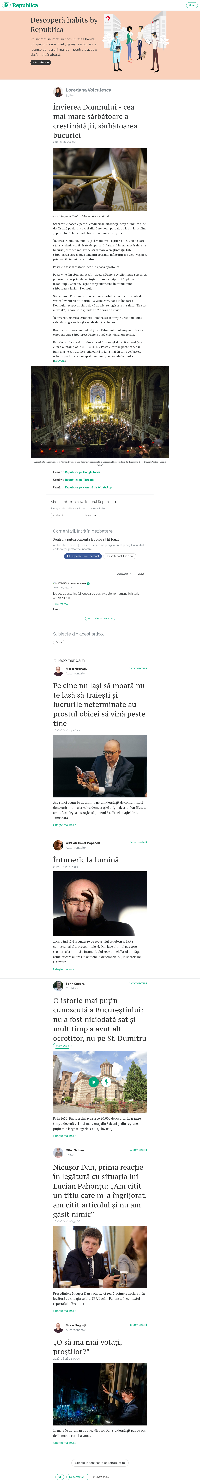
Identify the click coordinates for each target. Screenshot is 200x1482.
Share (102, 1477)
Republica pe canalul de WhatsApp (89, 487)
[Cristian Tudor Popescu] (58, 845)
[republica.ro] (59, 1477)
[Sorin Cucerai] (58, 986)
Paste (59, 642)
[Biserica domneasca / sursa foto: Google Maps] (100, 1082)
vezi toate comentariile (100, 618)
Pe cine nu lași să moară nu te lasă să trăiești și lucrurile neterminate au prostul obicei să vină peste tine (99, 704)
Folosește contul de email (120, 556)
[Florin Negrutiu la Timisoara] (100, 766)
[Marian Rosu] (61, 583)
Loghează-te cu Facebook (84, 556)
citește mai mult (60, 604)
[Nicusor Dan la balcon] (100, 1394)
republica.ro (20, 5)
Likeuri (140, 573)
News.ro (59, 361)
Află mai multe (41, 62)
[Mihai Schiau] (58, 1153)
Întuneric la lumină (86, 859)
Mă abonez (91, 515)
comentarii (138, 842)
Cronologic (123, 573)
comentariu (138, 668)
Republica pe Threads (79, 480)
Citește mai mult (64, 825)
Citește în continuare (100, 1463)
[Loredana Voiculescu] (58, 92)
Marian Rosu (78, 583)
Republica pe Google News (82, 472)
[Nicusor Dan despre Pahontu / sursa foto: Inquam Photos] (100, 1257)
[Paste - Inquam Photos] (100, 412)
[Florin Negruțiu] (58, 671)
